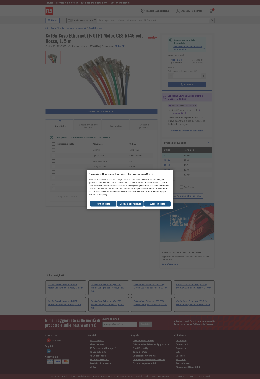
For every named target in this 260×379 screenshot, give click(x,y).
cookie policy (101, 194)
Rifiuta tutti (103, 203)
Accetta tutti (157, 203)
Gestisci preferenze (130, 203)
